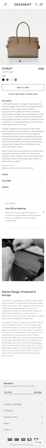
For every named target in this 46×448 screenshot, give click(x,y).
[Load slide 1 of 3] (19, 61)
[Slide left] (15, 61)
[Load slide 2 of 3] (23, 61)
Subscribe (38, 392)
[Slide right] (30, 61)
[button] (5, 4)
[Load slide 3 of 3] (26, 61)
